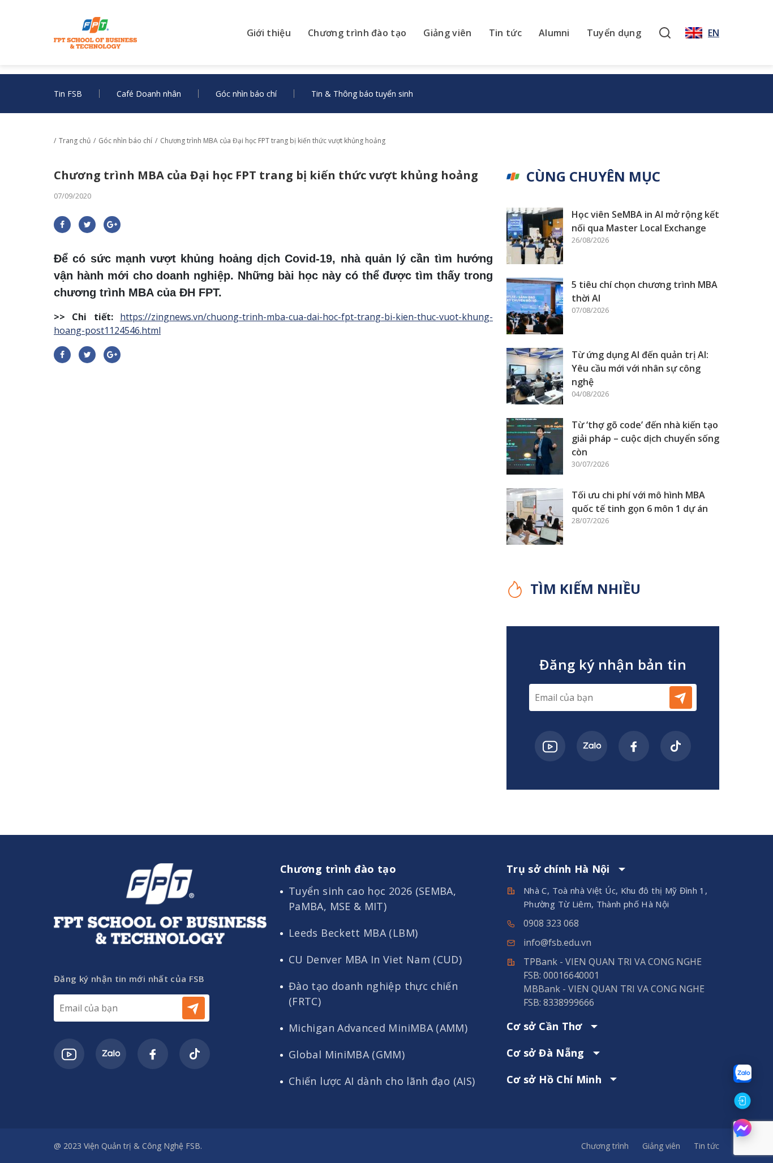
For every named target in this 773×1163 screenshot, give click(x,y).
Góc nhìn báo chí (246, 93)
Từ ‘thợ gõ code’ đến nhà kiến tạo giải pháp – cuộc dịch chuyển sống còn (645, 438)
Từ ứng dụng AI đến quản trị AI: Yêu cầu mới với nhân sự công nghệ (640, 368)
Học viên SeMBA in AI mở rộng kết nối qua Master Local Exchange (645, 221)
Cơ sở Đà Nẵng (545, 1053)
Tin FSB (68, 93)
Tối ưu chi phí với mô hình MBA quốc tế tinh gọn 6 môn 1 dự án (640, 502)
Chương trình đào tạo (357, 33)
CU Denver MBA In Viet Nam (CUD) (375, 959)
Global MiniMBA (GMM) (347, 1054)
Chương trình (605, 1145)
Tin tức (505, 33)
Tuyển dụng (614, 33)
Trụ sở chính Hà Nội (558, 869)
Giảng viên (447, 33)
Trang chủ (75, 140)
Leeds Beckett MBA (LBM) (353, 933)
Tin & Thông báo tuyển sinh (362, 93)
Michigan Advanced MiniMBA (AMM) (378, 1028)
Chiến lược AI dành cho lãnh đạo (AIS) (382, 1081)
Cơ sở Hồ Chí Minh (554, 1080)
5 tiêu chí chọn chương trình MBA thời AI (645, 291)
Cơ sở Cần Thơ (544, 1026)
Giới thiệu (269, 33)
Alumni (554, 33)
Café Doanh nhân (149, 93)
